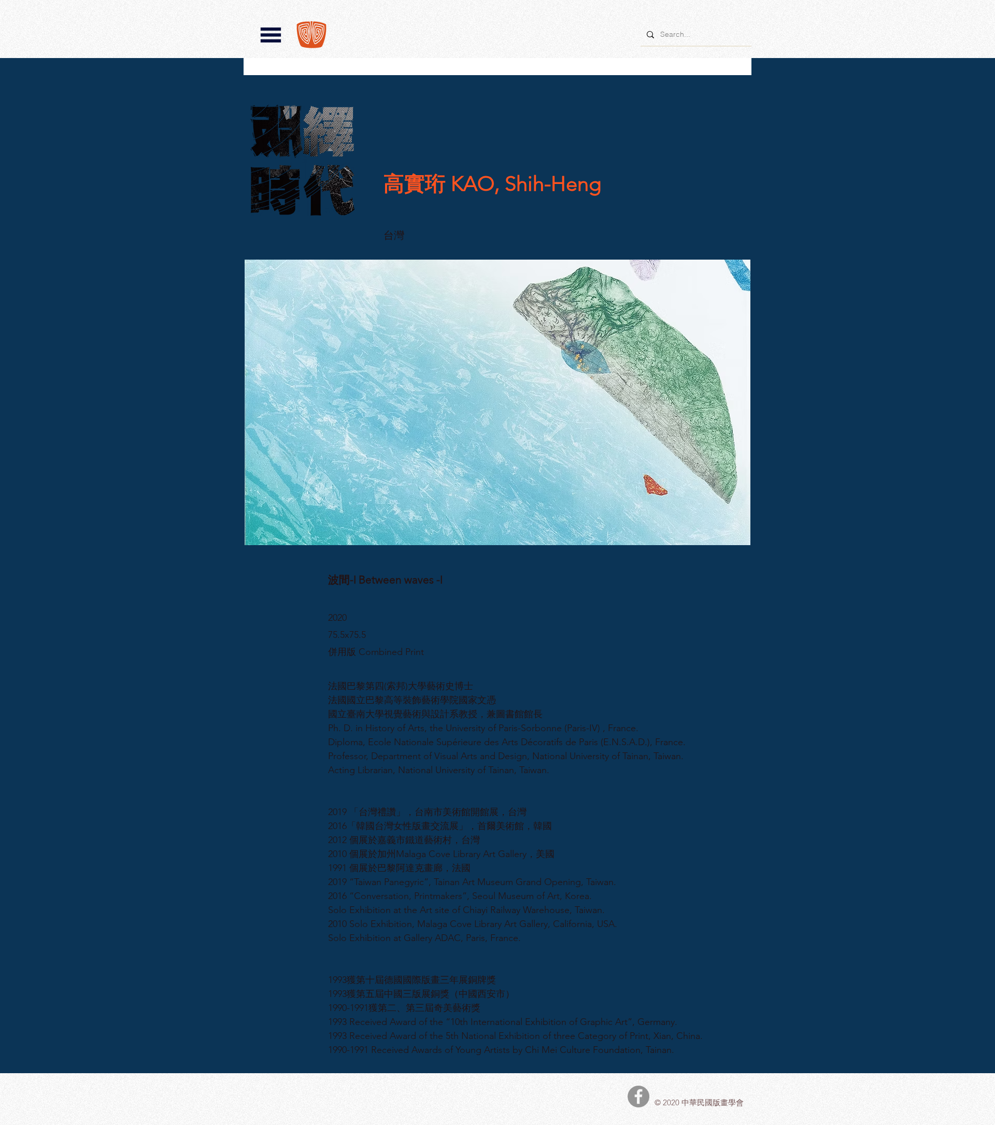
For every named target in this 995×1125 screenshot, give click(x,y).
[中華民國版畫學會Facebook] (638, 1096)
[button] (270, 35)
